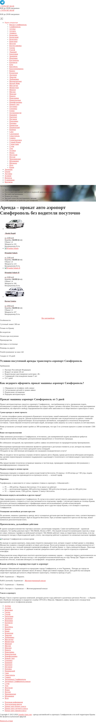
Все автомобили (48, 318)
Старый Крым (15, 142)
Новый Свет (14, 104)
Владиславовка (15, 46)
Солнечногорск (15, 140)
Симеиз (12, 138)
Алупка (12, 29)
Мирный (8, 644)
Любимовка (14, 79)
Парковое (13, 115)
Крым (11, 167)
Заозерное (13, 56)
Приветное (13, 125)
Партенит (13, 117)
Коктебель (13, 67)
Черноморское (15, 159)
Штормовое (14, 161)
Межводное (14, 88)
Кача (11, 65)
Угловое (12, 151)
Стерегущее (14, 144)
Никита (12, 96)
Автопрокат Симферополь (15, 679)
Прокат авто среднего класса (16, 708)
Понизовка (13, 121)
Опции (7, 172)
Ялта (11, 165)
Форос (12, 153)
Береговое (13, 41)
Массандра (13, 85)
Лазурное (13, 75)
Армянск (13, 33)
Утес (11, 148)
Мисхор (12, 92)
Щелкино (13, 163)
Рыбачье (12, 130)
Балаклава (13, 35)
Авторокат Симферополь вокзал (18, 681)
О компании (10, 180)
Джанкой (13, 52)
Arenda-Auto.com (25, 715)
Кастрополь (14, 60)
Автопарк (9, 169)
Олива (12, 111)
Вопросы (8, 178)
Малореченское (15, 81)
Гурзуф (12, 50)
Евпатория (13, 54)
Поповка (12, 123)
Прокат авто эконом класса (15, 711)
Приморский (14, 127)
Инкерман (13, 58)
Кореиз (12, 71)
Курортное (13, 73)
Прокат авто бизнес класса (15, 706)
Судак (11, 146)
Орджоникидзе (15, 113)
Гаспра (12, 48)
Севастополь (14, 136)
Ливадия (12, 77)
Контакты (9, 182)
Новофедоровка (15, 102)
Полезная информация (14, 702)
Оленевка (13, 109)
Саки (11, 132)
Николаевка (14, 98)
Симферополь (14, 27)
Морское (12, 94)
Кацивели (13, 62)
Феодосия (13, 155)
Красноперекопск (16, 69)
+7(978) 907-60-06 (7, 6)
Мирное (12, 90)
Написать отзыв (6, 721)
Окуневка (13, 106)
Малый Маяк (14, 83)
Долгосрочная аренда (13, 704)
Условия (8, 176)
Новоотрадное (15, 100)
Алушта (12, 31)
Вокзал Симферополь (18, 25)
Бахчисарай (13, 37)
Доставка (8, 174)
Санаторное (14, 134)
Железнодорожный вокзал (35, 581)
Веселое (12, 44)
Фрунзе (12, 157)
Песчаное (13, 119)
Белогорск (13, 39)
